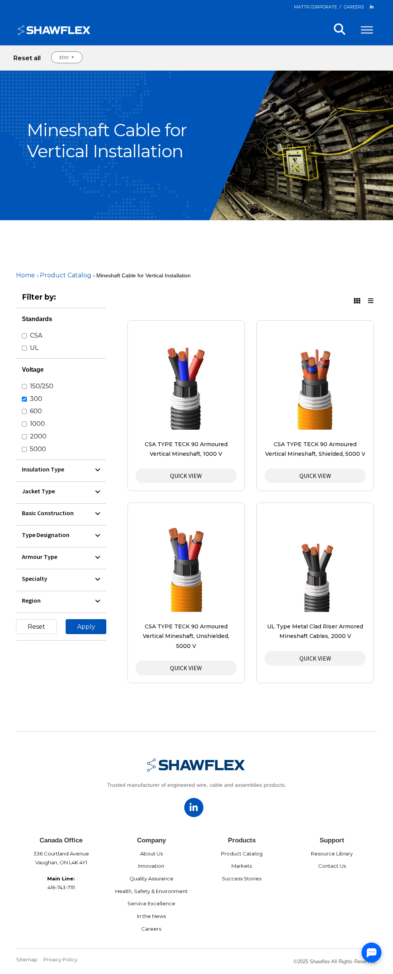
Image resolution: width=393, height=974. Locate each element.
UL (34, 347)
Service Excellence (151, 903)
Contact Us (332, 866)
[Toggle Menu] (367, 29)
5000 (38, 449)
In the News (151, 916)
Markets (241, 866)
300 (36, 398)
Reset (36, 626)
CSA (36, 335)
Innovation (151, 866)
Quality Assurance (151, 878)
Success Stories (241, 878)
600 (36, 411)
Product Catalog (65, 275)
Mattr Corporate (315, 7)
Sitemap (27, 959)
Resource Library (332, 853)
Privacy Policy (60, 959)
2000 (38, 436)
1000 (37, 423)
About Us (151, 853)
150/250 (41, 386)
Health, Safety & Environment (151, 891)
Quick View (186, 476)
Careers (354, 7)
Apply (86, 626)
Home (25, 275)
